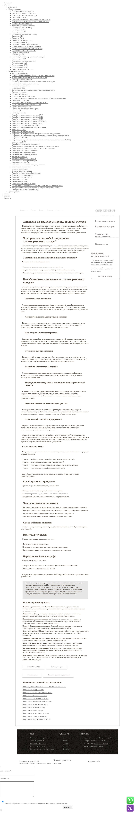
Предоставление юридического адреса (26, 46)
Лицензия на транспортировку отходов (37, 692)
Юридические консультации (23, 69)
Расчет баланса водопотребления (24, 154)
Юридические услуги (38, 743)
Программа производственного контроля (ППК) (30, 102)
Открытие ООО (18, 38)
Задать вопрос (57, 666)
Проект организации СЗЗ (21, 107)
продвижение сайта (94, 761)
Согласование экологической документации (28, 165)
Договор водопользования (22, 80)
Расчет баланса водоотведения (23, 152)
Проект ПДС (17, 111)
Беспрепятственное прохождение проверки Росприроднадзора (35, 188)
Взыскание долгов (19, 17)
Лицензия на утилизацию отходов (35, 698)
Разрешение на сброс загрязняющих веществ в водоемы (33, 148)
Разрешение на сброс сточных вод (25, 150)
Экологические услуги (20, 100)
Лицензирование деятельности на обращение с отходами (33, 82)
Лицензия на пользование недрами (25, 84)
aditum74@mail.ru (96, 746)
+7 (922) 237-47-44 (101, 743)
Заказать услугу (34, 666)
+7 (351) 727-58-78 (98, 741)
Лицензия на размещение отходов (35, 704)
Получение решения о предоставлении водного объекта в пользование (39, 98)
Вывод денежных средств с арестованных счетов (30, 21)
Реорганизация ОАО (19, 65)
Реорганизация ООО (19, 67)
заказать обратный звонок (107, 215)
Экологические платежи (21, 167)
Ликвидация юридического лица (24, 34)
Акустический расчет (20, 73)
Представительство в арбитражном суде (27, 48)
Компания (8, 3)
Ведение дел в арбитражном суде (24, 15)
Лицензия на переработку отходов (36, 713)
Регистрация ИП (18, 55)
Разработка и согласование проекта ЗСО (27, 115)
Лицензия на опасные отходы (34, 707)
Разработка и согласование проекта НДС (27, 117)
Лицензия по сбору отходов (33, 689)
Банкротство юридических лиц (24, 13)
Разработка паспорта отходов (23, 132)
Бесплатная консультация (58, 675)
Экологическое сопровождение (23, 183)
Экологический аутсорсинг (22, 171)
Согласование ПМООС (20, 163)
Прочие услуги (13, 192)
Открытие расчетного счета (22, 40)
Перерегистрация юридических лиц (25, 44)
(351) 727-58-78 (105, 210)
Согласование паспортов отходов (24, 161)
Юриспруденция (14, 9)
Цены (6, 194)
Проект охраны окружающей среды (25, 109)
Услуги (6, 5)
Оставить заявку (105, 276)
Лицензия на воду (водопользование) (37, 719)
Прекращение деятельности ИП (24, 51)
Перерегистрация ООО (20, 42)
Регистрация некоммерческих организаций (28, 57)
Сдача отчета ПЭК (19, 142)
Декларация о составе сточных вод (25, 190)
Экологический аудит (20, 169)
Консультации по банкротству (23, 26)
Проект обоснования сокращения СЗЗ (26, 105)
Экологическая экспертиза (22, 177)
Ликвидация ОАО (18, 30)
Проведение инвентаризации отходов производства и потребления (37, 185)
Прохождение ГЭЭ (19, 113)
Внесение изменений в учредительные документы (31, 19)
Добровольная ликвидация (22, 24)
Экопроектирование (15, 71)
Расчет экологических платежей (24, 158)
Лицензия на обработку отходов (35, 695)
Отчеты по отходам (19, 92)
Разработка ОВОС (19, 129)
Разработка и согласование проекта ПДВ (27, 119)
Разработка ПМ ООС (20, 138)
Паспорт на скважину (20, 94)
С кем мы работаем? (37, 741)
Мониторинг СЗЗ (18, 88)
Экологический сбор (19, 179)
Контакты (7, 198)
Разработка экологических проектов (25, 144)
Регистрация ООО (19, 59)
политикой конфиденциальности (59, 803)
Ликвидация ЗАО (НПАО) (22, 28)
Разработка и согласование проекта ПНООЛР (29, 121)
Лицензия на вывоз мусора (33, 710)
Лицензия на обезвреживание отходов (37, 701)
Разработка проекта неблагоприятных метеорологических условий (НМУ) (40, 136)
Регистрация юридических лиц (23, 61)
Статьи (65, 746)
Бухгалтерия (12, 7)
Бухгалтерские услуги (105, 221)
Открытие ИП (17, 36)
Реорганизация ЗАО (19, 63)
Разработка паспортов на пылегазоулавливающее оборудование (36, 134)
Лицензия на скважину (20, 86)
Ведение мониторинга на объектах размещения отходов (33, 75)
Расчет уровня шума (19, 156)
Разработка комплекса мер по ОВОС (26, 125)
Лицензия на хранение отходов (34, 716)
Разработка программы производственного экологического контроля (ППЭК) (41, 140)
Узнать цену (32, 675)
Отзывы (7, 196)
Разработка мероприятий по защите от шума (29, 127)
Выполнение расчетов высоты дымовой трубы (29, 78)
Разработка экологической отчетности (26, 173)
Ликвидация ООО (19, 32)
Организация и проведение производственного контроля (33, 90)
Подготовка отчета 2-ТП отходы (24, 96)
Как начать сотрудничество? (40, 738)
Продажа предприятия (20, 53)
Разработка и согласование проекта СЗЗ (27, 123)
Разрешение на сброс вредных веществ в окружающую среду (35, 146)
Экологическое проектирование (42, 749)
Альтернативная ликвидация (23, 11)
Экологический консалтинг (22, 175)
